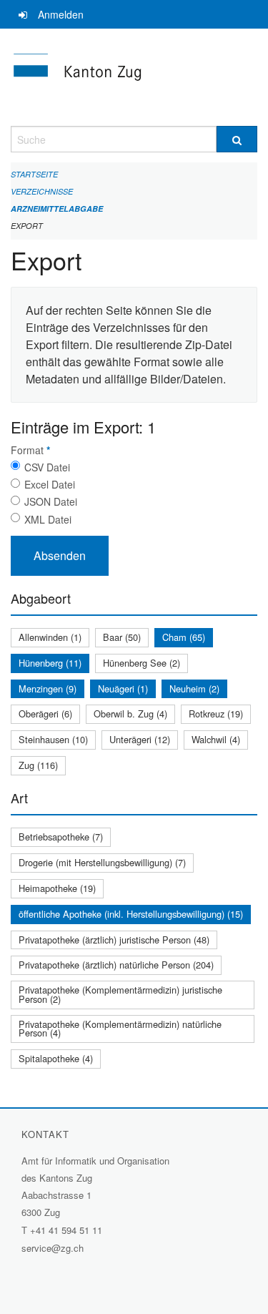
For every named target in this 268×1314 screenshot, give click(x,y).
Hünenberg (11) (50, 663)
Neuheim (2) (194, 688)
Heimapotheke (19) (57, 888)
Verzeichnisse (42, 191)
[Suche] (237, 139)
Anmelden (61, 14)
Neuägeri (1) (123, 688)
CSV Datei (47, 467)
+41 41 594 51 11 (66, 1230)
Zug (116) (38, 765)
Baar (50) (122, 637)
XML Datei (47, 519)
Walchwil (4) (216, 739)
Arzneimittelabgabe (57, 208)
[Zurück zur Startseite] (134, 77)
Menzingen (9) (47, 688)
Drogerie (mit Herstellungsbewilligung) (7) (102, 862)
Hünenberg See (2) (141, 663)
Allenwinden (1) (50, 637)
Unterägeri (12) (139, 739)
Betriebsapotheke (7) (61, 836)
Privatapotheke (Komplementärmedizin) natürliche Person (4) (120, 1028)
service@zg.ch (52, 1248)
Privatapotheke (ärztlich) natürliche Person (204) (116, 964)
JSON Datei (50, 501)
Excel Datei (49, 484)
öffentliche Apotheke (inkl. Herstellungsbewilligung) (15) (131, 914)
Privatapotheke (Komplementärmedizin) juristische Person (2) (120, 994)
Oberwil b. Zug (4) (130, 713)
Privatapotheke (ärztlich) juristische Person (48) (114, 939)
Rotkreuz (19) (216, 713)
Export (27, 225)
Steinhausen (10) (53, 739)
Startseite (34, 174)
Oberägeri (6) (45, 713)
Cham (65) (183, 637)
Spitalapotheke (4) (56, 1058)
